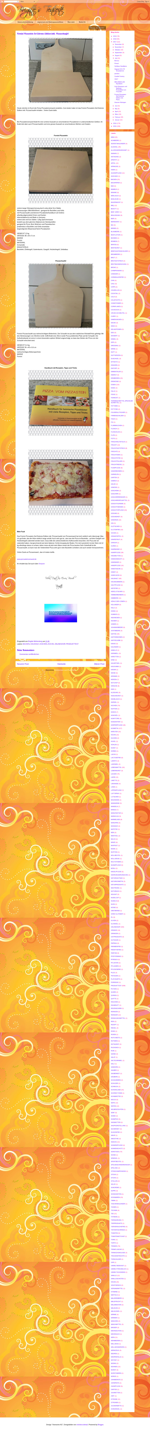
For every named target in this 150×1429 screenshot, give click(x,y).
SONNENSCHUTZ (117, 1148)
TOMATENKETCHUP (118, 1236)
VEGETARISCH (116, 1285)
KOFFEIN (114, 709)
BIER (112, 218)
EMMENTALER (116, 371)
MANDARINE (115, 803)
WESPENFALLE (116, 1357)
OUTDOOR (114, 940)
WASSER (114, 1327)
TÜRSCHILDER (116, 1259)
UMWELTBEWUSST (117, 1265)
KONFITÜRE (115, 718)
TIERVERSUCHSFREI (118, 1226)
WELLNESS (115, 1344)
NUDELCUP (115, 897)
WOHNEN (114, 1366)
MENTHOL (114, 836)
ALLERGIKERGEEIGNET (119, 150)
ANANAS (114, 153)
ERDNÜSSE (115, 381)
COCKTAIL (114, 293)
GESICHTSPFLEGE (117, 510)
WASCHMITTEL (116, 1324)
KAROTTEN (115, 656)
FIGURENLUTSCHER (118, 412)
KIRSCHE (114, 686)
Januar (117, 120)
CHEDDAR (114, 274)
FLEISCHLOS (115, 432)
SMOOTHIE (115, 1138)
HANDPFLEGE (116, 565)
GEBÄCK (114, 481)
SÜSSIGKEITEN (116, 1194)
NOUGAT (114, 894)
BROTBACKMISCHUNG (118, 264)
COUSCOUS (115, 310)
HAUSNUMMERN (116, 582)
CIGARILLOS (115, 290)
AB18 (112, 137)
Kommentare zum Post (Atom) (65, 670)
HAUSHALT (35, 644)
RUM (112, 1051)
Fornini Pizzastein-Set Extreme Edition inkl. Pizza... (120, 97)
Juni (116, 106)
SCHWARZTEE (116, 1096)
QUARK (113, 992)
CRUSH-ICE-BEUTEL (118, 313)
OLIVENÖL (114, 924)
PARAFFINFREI (116, 950)
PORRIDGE (114, 982)
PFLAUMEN (115, 966)
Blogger (100, 1425)
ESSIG (113, 388)
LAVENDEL (114, 764)
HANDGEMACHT (116, 559)
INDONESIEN (115, 617)
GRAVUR (114, 542)
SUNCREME (115, 1187)
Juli (116, 58)
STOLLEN (114, 1181)
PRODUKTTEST (72, 644)
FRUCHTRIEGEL (116, 464)
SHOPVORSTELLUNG (118, 1125)
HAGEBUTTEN (116, 556)
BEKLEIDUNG (115, 215)
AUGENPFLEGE (116, 173)
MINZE (113, 842)
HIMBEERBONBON (117, 595)
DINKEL (113, 339)
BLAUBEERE (115, 231)
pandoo (116, 73)
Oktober (118, 50)
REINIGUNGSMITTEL (118, 1018)
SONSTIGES (115, 1151)
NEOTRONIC (115, 888)
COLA (113, 297)
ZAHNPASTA (115, 1383)
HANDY (113, 572)
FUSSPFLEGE (115, 468)
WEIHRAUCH (115, 1334)
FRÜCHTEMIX (115, 455)
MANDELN (114, 806)
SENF (113, 1112)
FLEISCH (114, 428)
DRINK (113, 349)
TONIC (113, 1239)
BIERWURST (115, 222)
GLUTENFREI (115, 529)
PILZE (113, 972)
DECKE (113, 323)
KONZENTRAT (116, 722)
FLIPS (113, 435)
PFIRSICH (114, 959)
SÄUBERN (114, 1077)
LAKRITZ (114, 761)
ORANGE (114, 930)
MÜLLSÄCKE (115, 858)
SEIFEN (113, 1106)
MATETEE (114, 829)
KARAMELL (114, 653)
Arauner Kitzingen (120, 102)
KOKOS (113, 712)
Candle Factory (119, 76)
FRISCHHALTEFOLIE (118, 442)
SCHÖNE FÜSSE (116, 1093)
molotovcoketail (82, 1425)
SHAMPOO (114, 1119)
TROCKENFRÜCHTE (118, 1256)
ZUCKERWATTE (116, 1406)
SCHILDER (114, 1083)
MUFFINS (114, 852)
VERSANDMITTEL (117, 1288)
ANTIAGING (115, 157)
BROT (113, 257)
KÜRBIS (113, 751)
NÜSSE (113, 907)
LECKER (114, 774)
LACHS (113, 754)
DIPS (112, 342)
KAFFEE (113, 634)
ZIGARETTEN (115, 1392)
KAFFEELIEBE (115, 640)
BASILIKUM (114, 199)
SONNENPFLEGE (117, 1145)
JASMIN (113, 624)
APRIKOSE (114, 166)
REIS (112, 1021)
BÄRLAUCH (115, 196)
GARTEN (114, 477)
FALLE (113, 391)
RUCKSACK (115, 1047)
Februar (118, 117)
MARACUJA (115, 816)
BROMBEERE (115, 254)
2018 (115, 39)
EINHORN (114, 365)
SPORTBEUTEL (116, 1161)
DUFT (113, 352)
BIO (112, 225)
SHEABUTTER (115, 1122)
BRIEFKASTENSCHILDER (119, 251)
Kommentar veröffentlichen (29, 654)
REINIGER (114, 1015)
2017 (115, 42)
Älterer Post (99, 664)
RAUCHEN (114, 1002)
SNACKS (114, 1142)
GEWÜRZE (114, 520)
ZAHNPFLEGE (115, 1386)
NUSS (113, 904)
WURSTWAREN (116, 1373)
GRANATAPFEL (116, 536)
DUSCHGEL (115, 358)
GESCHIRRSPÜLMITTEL (119, 500)
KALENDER (114, 647)
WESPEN (114, 1353)
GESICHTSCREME (117, 503)
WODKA (113, 1363)
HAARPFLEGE (115, 552)
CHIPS (113, 287)
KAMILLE (114, 650)
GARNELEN (115, 474)
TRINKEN (114, 1246)
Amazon (42, 564)
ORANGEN (114, 933)
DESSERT (114, 336)
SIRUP (113, 1135)
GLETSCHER (115, 526)
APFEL (113, 163)
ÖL (112, 917)
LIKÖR (113, 777)
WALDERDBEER (116, 1298)
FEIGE (113, 394)
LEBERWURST (116, 770)
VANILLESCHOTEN (117, 1278)
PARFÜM (114, 953)
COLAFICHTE (115, 300)
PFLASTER (114, 963)
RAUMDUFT (115, 1005)
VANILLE (114, 1275)
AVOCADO (114, 176)
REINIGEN (114, 1011)
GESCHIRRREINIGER (118, 497)
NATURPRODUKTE (117, 884)
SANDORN (114, 1067)
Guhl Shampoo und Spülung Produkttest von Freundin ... (120, 89)
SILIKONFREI (115, 1132)
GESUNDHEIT (115, 516)
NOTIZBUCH (115, 891)
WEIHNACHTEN (116, 1331)
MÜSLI (113, 868)
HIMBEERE (114, 598)
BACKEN (26, 644)
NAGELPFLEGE (116, 871)
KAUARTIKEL (115, 663)
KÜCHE (51, 644)
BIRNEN (113, 228)
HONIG (113, 611)
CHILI (113, 284)
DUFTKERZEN (116, 355)
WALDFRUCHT (116, 1301)
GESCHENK (115, 490)
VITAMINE (114, 1292)
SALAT (113, 1057)
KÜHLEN (114, 744)
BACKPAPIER (115, 183)
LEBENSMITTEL (116, 767)
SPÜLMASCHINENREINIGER (120, 1165)
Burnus (116, 60)
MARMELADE (115, 819)
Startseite (61, 664)
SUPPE (113, 1191)
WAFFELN (114, 1295)
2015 (115, 126)
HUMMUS (114, 614)
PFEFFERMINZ (116, 956)
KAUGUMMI (115, 666)
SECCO (113, 1099)
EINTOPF (114, 368)
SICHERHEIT (115, 1129)
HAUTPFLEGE (115, 585)
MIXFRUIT (114, 845)
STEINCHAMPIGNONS (118, 1171)
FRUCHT (114, 445)
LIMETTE (114, 780)
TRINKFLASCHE (116, 1249)
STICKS (113, 1178)
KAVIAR (113, 669)
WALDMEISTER (116, 1305)
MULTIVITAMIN (116, 862)
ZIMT (112, 1396)
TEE (112, 1213)
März (117, 114)
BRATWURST (115, 248)
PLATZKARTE (115, 979)
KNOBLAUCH (115, 699)
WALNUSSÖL (115, 1311)
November (118, 47)
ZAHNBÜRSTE (116, 1379)
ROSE (113, 1031)
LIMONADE (114, 783)
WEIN (113, 1337)
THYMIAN (114, 1217)
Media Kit (82, 22)
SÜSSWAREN (115, 1197)
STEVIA (113, 1174)
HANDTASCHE (116, 569)
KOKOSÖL (114, 715)
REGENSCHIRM (116, 1008)
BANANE (114, 192)
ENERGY (114, 375)
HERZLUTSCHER (116, 591)
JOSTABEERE (115, 630)
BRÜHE (113, 267)
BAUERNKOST (116, 202)
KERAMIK (114, 676)
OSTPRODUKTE (116, 937)
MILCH (113, 839)
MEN (112, 832)
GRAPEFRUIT (115, 539)
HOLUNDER (115, 604)
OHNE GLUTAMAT (117, 914)
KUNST (113, 748)
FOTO (113, 438)
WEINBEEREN (115, 1340)
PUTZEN (114, 989)
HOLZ (113, 608)
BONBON (114, 241)
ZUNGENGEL (115, 1409)
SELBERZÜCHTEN (117, 1109)
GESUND (114, 513)
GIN (112, 523)
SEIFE (113, 1103)
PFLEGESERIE (116, 969)
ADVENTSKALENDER (118, 143)
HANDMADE (115, 562)
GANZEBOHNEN (116, 471)
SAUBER (114, 1070)
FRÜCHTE (114, 451)
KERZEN (114, 679)
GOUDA (113, 533)
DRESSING (114, 345)
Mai (116, 108)
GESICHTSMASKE (117, 507)
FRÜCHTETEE (116, 458)
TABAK (113, 1200)
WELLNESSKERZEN (117, 1347)
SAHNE (113, 1054)
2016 (115, 123)
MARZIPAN (114, 823)
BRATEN (114, 244)
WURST (113, 1370)
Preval (116, 63)
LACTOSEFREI (116, 757)
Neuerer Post (23, 664)
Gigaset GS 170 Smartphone (119, 70)
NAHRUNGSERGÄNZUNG (119, 875)
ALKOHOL (114, 147)
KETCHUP (114, 683)
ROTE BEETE (115, 1037)
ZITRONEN (114, 1402)
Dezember (118, 44)
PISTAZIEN (114, 976)
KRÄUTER (114, 731)
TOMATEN (114, 1233)
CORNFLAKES (116, 306)
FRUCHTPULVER (116, 461)
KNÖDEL (114, 702)
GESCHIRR (114, 494)
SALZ (112, 1064)
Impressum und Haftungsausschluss (50, 22)
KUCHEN (114, 738)
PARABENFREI (116, 946)
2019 (115, 36)
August (117, 55)
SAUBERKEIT (115, 1073)
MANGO (113, 810)
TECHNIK (114, 1210)
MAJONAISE (115, 800)
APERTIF (114, 160)
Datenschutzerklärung (25, 22)
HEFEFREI (114, 588)
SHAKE (113, 1116)
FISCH (113, 419)
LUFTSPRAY (115, 793)
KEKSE (113, 673)
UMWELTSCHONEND (118, 1272)
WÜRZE (113, 1376)
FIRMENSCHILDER (117, 415)
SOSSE (113, 1155)
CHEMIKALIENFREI (117, 277)
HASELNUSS (115, 575)
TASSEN (113, 1207)
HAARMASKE (115, 549)
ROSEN (113, 1034)
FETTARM (114, 406)
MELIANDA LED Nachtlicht (119, 82)
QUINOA (114, 995)
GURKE (113, 546)
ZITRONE (114, 1399)
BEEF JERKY (115, 212)
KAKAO (113, 643)
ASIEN (113, 170)
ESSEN (113, 384)
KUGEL (113, 741)
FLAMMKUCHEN (116, 425)
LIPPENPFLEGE (116, 790)
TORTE (113, 1243)
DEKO (113, 326)
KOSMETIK (114, 728)
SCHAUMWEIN (116, 1080)
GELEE (113, 484)
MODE (113, 849)
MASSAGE (114, 826)
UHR (112, 1262)
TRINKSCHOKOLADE (118, 1252)
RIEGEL (113, 1028)
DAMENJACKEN (116, 319)
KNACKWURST (116, 696)
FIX (112, 422)
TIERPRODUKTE (116, 1223)
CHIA (112, 280)
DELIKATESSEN (116, 329)
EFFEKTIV (114, 362)
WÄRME (113, 1314)
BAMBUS (114, 189)
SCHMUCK (114, 1086)
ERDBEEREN (115, 378)
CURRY (113, 316)
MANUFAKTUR (116, 813)
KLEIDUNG (114, 692)
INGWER (114, 621)
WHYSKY (114, 1360)
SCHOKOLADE (116, 1090)
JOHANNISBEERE (117, 627)
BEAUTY (114, 209)
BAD (112, 186)
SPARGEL (114, 1158)
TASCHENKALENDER (118, 1204)
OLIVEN (113, 920)
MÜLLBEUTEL (115, 855)
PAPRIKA (114, 943)
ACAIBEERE (115, 140)
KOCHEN (43, 644)
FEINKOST (114, 398)
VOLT (116, 79)
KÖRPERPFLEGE (116, 725)
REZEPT (114, 1024)
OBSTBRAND (115, 910)
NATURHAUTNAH (117, 878)
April (116, 111)
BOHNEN (114, 238)
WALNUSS (114, 1308)
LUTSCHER (115, 797)
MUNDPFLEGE (116, 865)
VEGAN (113, 1282)
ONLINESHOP (60, 644)
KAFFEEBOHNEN (116, 637)
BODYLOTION (115, 235)
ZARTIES (114, 1389)
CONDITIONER (116, 303)
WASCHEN (114, 1321)
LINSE (113, 787)
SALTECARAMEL (116, 1060)
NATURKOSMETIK (117, 881)
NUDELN (114, 901)
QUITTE (113, 998)
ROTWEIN (114, 1041)
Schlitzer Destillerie (120, 66)
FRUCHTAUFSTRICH (118, 448)
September (118, 52)
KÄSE (113, 660)
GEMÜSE (114, 487)
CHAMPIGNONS (116, 270)
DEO (112, 332)
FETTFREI (114, 409)
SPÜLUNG (114, 1168)
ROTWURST (115, 1044)
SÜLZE (113, 1184)
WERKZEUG (115, 1350)
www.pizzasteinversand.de (26, 559)
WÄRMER (114, 1318)
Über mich (71, 22)
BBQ (112, 205)
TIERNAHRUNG (116, 1220)
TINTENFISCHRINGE (118, 1230)
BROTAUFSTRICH (117, 261)
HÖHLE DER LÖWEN (118, 601)
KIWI (112, 689)
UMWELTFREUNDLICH (118, 1269)
